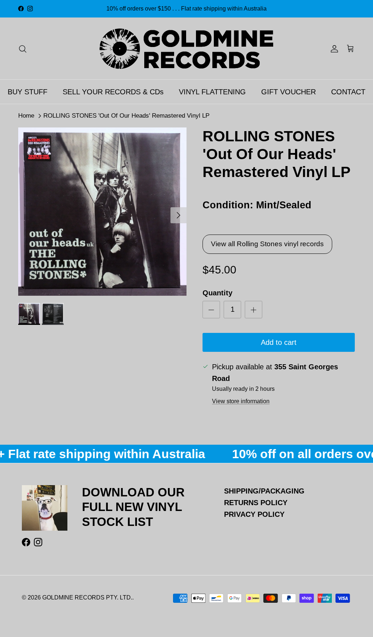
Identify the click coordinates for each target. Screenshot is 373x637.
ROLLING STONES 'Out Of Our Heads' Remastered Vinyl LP (126, 115)
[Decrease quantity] (211, 309)
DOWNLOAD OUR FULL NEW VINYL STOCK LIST (133, 506)
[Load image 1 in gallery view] (102, 211)
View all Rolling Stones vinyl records (267, 244)
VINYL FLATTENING (212, 92)
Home (26, 115)
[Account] (333, 48)
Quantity (217, 293)
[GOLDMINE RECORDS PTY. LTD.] (186, 48)
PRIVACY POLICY (254, 514)
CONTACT (348, 92)
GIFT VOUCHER (288, 92)
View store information (241, 401)
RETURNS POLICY (255, 503)
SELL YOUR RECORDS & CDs (113, 92)
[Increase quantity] (253, 309)
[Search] (22, 48)
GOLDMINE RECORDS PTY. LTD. (87, 597)
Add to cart (279, 342)
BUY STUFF (27, 92)
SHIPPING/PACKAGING (264, 491)
